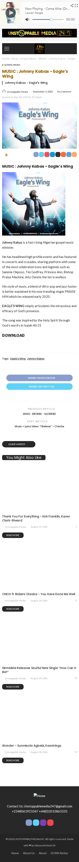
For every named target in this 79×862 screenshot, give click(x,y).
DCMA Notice (59, 853)
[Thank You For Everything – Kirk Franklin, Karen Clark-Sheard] (39, 510)
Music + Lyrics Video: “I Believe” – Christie (39, 426)
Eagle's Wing (18, 358)
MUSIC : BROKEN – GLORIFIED (39, 414)
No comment (64, 91)
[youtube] (50, 822)
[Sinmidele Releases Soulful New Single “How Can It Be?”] (39, 661)
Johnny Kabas (35, 358)
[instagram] (43, 822)
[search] (71, 48)
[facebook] (29, 822)
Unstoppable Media (17, 91)
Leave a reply (17, 444)
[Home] (40, 48)
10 (75, 678)
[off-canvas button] (6, 48)
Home (15, 853)
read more (12, 535)
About (43, 853)
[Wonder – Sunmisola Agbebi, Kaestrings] (39, 739)
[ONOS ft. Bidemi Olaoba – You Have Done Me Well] (39, 587)
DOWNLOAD (13, 335)
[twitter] (36, 822)
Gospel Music (12, 65)
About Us (29, 853)
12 (75, 751)
